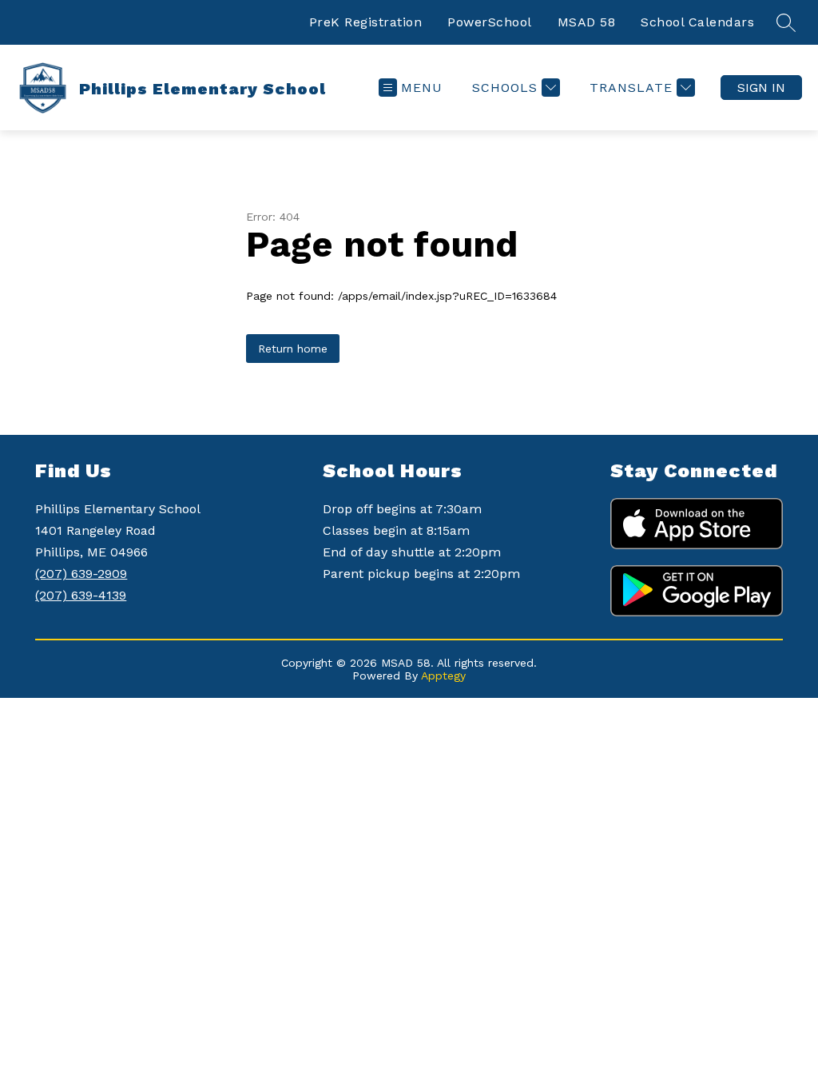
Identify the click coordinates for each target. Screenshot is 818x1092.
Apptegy (443, 675)
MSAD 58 (587, 22)
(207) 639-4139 (80, 595)
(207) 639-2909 (81, 573)
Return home (293, 348)
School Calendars (697, 22)
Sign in (761, 87)
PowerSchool (489, 22)
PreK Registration (366, 22)
